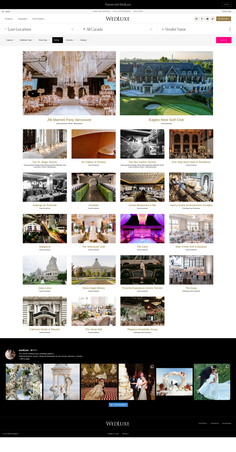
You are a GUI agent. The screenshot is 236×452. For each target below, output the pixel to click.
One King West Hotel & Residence (191, 162)
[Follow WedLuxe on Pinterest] (207, 18)
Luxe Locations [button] (19, 29)
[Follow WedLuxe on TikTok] (212, 18)
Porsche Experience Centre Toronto (142, 288)
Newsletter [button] (223, 19)
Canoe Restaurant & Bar (142, 205)
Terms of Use (113, 434)
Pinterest (203, 423)
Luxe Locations (166, 123)
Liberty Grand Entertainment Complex (191, 205)
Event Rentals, (57, 165)
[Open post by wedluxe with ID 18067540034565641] (137, 382)
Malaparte (45, 246)
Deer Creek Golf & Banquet (191, 246)
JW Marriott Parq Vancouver (69, 120)
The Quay (191, 288)
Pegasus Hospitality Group (142, 329)
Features (9, 19)
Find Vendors (38, 19)
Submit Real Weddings (101, 11)
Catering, (27, 165)
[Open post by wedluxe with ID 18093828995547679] (24, 382)
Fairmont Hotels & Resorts (45, 329)
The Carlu (142, 246)
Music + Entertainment (148, 167)
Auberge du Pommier (45, 205)
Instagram (226, 423)
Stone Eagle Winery (93, 288)
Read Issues (138, 11)
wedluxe (23, 366)
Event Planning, (46, 165)
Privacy (125, 434)
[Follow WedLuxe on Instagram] (196, 18)
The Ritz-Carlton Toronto (142, 162)
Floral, (162, 165)
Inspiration (22, 19)
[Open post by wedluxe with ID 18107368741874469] (212, 382)
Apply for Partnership (122, 11)
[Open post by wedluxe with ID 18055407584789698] (174, 382)
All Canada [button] (94, 29)
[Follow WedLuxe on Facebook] (201, 18)
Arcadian (93, 205)
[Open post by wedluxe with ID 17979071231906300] (61, 382)
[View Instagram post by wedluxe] (39, 397)
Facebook (215, 423)
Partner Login (226, 11)
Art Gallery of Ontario (93, 162)
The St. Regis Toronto (44, 162)
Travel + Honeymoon (75, 123)
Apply (226, 4)
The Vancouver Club (93, 246)
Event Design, (35, 165)
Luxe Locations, (62, 123)
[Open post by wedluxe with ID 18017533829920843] (99, 382)
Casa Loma (44, 288)
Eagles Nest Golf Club (166, 120)
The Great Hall (93, 329)
